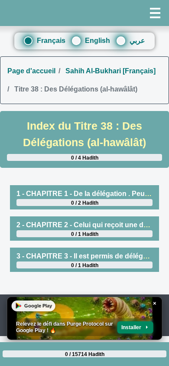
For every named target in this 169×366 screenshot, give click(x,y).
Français (51, 40)
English (97, 40)
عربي (137, 40)
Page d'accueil (31, 71)
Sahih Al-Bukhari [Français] (110, 71)
